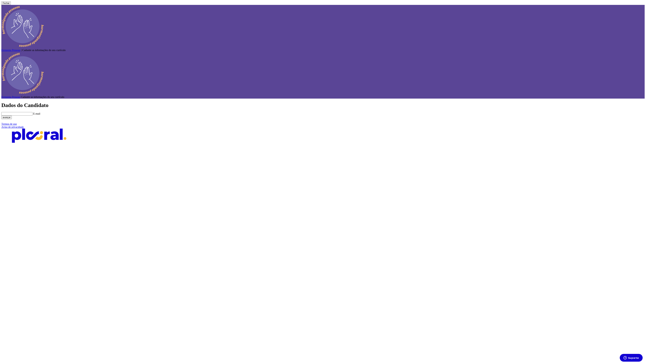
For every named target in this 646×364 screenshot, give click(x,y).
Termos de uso (9, 124)
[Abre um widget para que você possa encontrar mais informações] (631, 358)
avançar (6, 117)
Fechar (6, 3)
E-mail (36, 113)
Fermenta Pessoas (10, 50)
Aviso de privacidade (12, 127)
